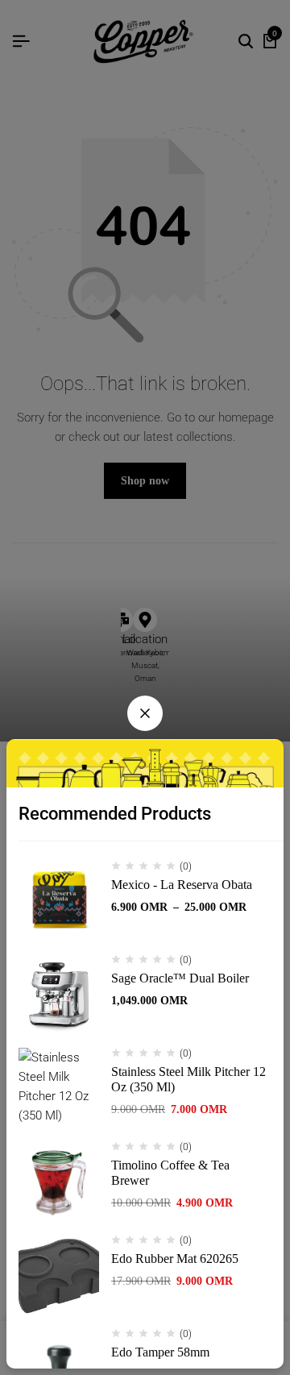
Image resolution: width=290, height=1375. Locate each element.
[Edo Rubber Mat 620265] (59, 1275)
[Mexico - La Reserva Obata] (59, 901)
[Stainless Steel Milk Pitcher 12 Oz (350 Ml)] (59, 1088)
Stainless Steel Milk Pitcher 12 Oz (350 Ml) (188, 1079)
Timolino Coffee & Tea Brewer (170, 1172)
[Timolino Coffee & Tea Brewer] (59, 1181)
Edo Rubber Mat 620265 (174, 1258)
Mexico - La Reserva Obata (181, 884)
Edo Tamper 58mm (160, 1352)
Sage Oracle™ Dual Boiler (180, 978)
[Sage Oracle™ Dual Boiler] (59, 994)
